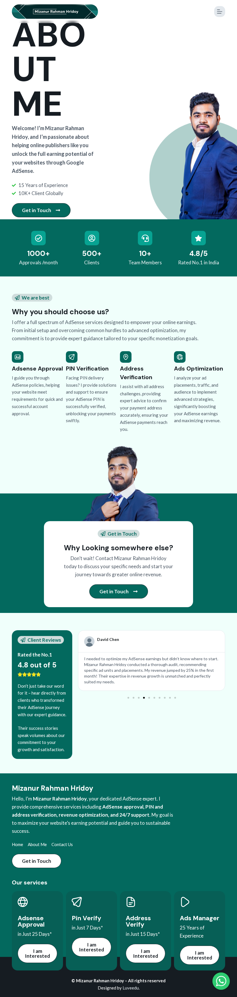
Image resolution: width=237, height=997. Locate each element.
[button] (128, 698)
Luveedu (131, 987)
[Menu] (219, 11)
